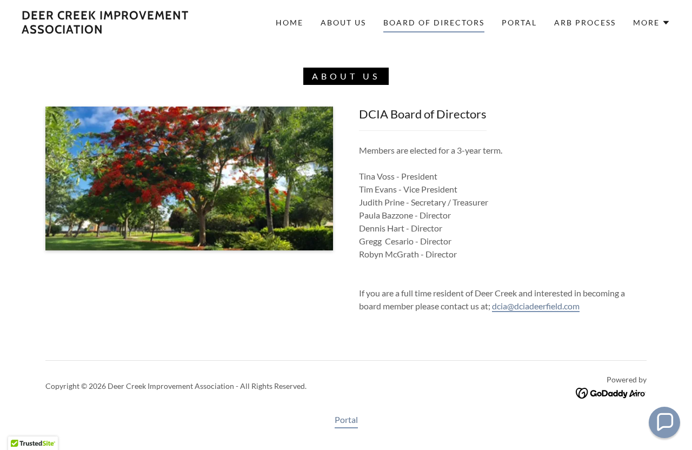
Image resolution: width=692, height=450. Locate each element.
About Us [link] (343, 22)
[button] (651, 22)
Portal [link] (519, 22)
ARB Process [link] (585, 22)
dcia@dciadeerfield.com (536, 306)
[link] (110, 30)
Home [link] (289, 22)
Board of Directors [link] (433, 22)
